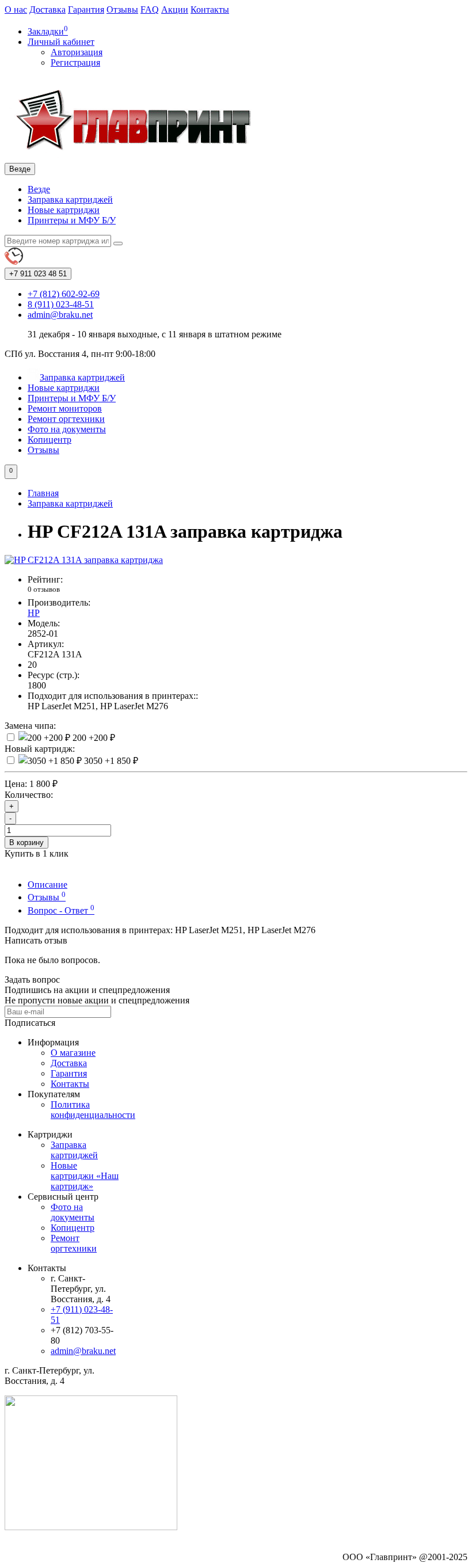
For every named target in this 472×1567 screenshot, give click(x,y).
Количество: (29, 795)
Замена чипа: (30, 726)
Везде (39, 189)
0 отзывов (44, 589)
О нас (16, 9)
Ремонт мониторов (65, 408)
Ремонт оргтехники (66, 419)
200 (92, 738)
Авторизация (76, 52)
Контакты (210, 9)
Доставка (47, 9)
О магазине (73, 1053)
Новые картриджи (64, 210)
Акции (174, 9)
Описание (47, 884)
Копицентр (49, 439)
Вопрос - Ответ (61, 910)
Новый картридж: (40, 749)
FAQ (149, 9)
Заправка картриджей (70, 199)
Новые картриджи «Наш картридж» (85, 1176)
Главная (43, 493)
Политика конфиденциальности (93, 1110)
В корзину (26, 842)
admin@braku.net (83, 1351)
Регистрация (75, 62)
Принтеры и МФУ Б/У (72, 220)
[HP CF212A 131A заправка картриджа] (84, 560)
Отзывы (122, 9)
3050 (110, 761)
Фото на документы (67, 429)
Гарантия (86, 9)
